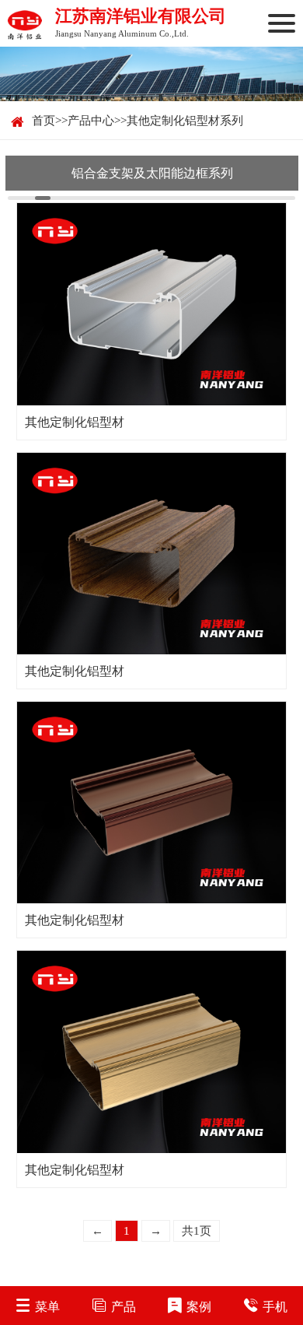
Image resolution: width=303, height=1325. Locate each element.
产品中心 (91, 120)
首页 (43, 120)
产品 (123, 1306)
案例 (198, 1306)
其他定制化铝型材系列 (185, 120)
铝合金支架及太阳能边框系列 (152, 173)
